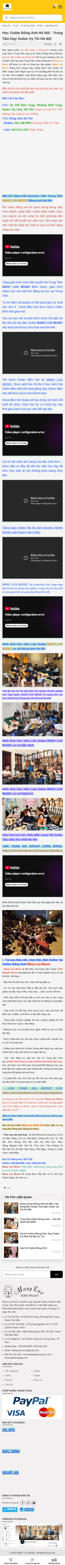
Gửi (56, 1274)
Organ (37, 1375)
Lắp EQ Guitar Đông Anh (33, 1248)
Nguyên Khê (15, 1145)
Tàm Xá (28, 1145)
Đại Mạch (32, 1138)
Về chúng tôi (11, 1371)
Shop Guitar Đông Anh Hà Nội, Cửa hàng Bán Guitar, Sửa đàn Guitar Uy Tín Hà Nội (39, 1206)
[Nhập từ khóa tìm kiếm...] (32, 18)
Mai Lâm (50, 1141)
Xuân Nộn (14, 1152)
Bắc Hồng (11, 1138)
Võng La (52, 1149)
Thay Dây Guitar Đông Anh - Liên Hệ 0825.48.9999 (40, 1220)
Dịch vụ (38, 1380)
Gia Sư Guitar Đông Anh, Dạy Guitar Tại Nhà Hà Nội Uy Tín (40, 1235)
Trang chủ (6, 26)
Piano (8, 1375)
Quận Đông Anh (51, 26)
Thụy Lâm (39, 1145)
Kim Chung (14, 1141)
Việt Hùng (29, 1149)
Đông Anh (41, 1134)
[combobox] (32, 17)
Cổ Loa (22, 1138)
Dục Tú (54, 1138)
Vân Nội (19, 1149)
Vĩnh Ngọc (41, 1149)
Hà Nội (39, 26)
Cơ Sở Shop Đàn (28, 26)
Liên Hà (38, 1141)
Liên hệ (9, 1384)
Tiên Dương (52, 1145)
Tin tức (16, 26)
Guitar (37, 1371)
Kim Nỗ (27, 1141)
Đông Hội (44, 1138)
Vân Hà (10, 1149)
